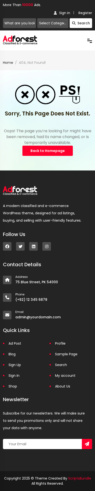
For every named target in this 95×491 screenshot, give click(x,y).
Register (85, 12)
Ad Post (15, 343)
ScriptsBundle (79, 478)
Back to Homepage (47, 150)
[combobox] (52, 23)
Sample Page (66, 354)
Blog (12, 354)
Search (83, 23)
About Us (62, 386)
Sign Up (15, 364)
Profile (60, 343)
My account (65, 375)
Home (8, 62)
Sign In (14, 375)
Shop (13, 386)
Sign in (64, 12)
